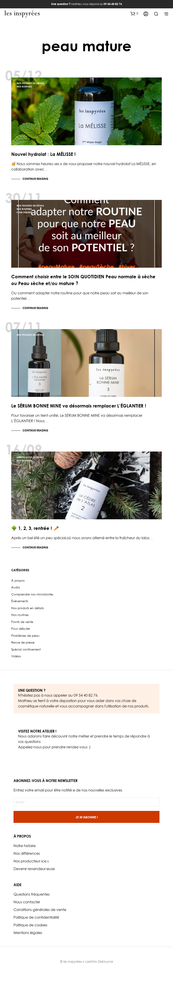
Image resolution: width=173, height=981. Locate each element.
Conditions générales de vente (40, 909)
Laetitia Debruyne (99, 961)
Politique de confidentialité (36, 917)
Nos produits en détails (30, 83)
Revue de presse (22, 642)
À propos (18, 580)
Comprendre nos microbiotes (32, 594)
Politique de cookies (30, 925)
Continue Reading (35, 178)
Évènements (19, 601)
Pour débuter (24, 212)
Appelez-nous (30, 747)
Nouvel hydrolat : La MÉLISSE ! (43, 154)
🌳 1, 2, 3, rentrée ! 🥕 (35, 528)
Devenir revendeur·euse (34, 868)
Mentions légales (28, 932)
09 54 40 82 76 (86, 695)
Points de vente (22, 622)
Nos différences (27, 853)
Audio (15, 587)
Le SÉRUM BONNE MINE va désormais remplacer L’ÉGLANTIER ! (78, 406)
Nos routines (24, 86)
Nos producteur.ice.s (31, 861)
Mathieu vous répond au (86, 4)
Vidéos (16, 656)
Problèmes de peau (25, 635)
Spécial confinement (26, 649)
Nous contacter (27, 902)
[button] (134, 13)
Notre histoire (25, 845)
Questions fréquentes (32, 894)
